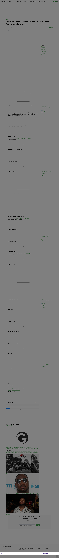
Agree (45, 553)
